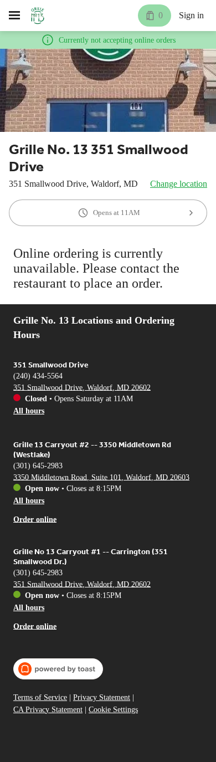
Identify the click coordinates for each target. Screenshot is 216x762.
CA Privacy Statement (48, 709)
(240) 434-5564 (38, 375)
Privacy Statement (101, 697)
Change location (178, 183)
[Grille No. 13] (38, 15)
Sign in (191, 15)
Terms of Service (40, 697)
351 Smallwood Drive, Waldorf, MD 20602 (82, 387)
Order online (34, 519)
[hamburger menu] (14, 15)
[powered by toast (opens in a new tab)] (58, 669)
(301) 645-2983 (38, 465)
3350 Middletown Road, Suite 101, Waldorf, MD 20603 (101, 477)
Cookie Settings (113, 709)
